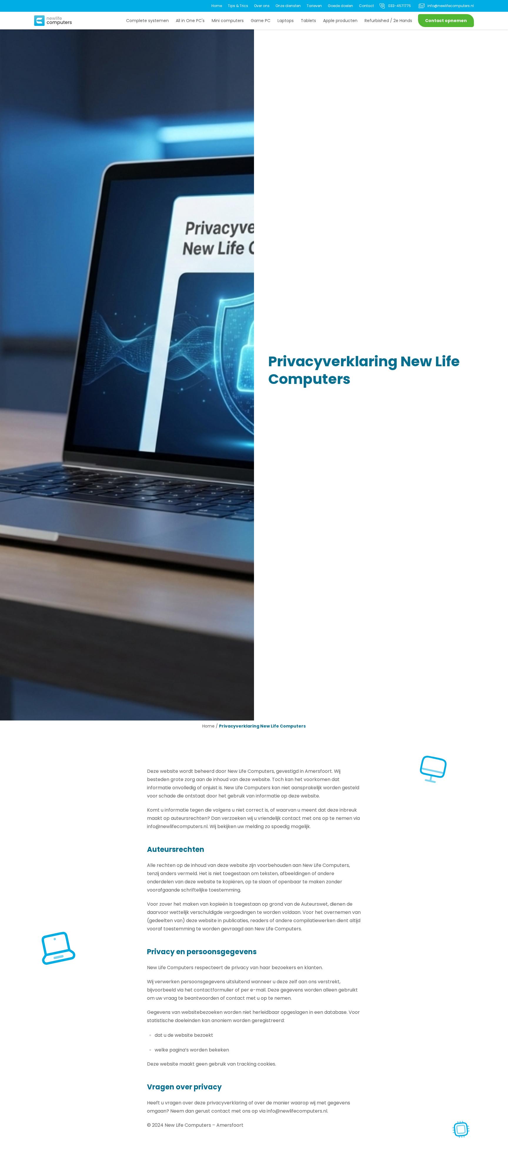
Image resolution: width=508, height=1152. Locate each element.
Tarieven (314, 5)
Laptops (286, 21)
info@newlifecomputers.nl (450, 5)
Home (216, 5)
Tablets (308, 21)
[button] (53, 20)
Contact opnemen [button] (446, 21)
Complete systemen (147, 21)
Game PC (260, 21)
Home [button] (208, 726)
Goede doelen (340, 5)
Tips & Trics (238, 5)
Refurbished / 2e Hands (388, 21)
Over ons (262, 5)
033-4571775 (399, 5)
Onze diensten (288, 5)
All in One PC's (190, 21)
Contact (366, 5)
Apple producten (340, 21)
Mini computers (228, 21)
